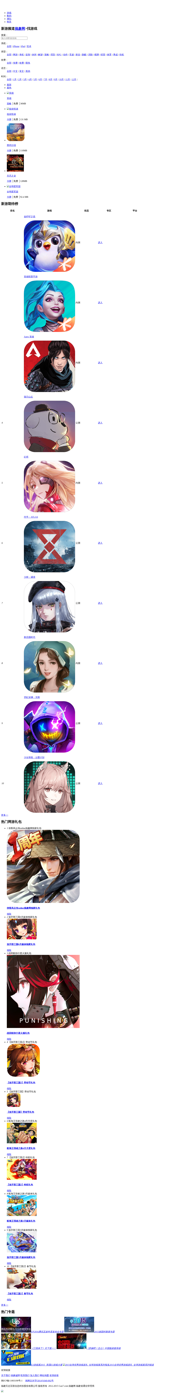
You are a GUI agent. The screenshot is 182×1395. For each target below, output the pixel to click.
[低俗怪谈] (12, 109)
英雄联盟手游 (31, 276)
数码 (9, 16)
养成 (115, 54)
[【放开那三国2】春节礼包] (22, 1288)
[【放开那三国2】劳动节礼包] (23, 1077)
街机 (121, 54)
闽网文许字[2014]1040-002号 (39, 1380)
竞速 (71, 54)
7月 (45, 79)
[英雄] (10, 93)
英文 (21, 71)
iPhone (16, 46)
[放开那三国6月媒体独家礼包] (22, 938)
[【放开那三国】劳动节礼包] (13, 1106)
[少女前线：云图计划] (49, 812)
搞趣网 (20, 28)
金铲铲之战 (29, 216)
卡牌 (9, 119)
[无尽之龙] (15, 171)
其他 (28, 71)
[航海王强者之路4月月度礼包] (22, 1142)
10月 (61, 79)
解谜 (40, 54)
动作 (65, 54)
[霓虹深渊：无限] (49, 752)
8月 (50, 79)
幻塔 (26, 457)
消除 (90, 54)
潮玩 (9, 19)
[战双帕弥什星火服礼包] (43, 1027)
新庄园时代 (29, 637)
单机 (21, 54)
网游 (15, 54)
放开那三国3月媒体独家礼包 (21, 1257)
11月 (67, 79)
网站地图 (44, 1375)
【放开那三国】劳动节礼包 (20, 1112)
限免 (28, 63)
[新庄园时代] (49, 692)
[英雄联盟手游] (49, 331)
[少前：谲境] (49, 631)
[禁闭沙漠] (15, 140)
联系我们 (25, 1375)
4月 (30, 79)
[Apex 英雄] (49, 391)
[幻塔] (49, 511)
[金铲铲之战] (49, 271)
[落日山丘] (49, 451)
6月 (40, 79)
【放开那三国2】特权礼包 (20, 1184)
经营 (103, 54)
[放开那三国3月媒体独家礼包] (22, 1251)
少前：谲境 (29, 577)
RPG (59, 54)
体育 (109, 54)
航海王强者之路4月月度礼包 (21, 1148)
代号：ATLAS (31, 517)
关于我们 (5, 1375)
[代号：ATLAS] (49, 571)
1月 (14, 79)
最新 (9, 85)
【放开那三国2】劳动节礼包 (21, 1082)
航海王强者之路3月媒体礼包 (21, 1221)
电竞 (9, 22)
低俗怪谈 (11, 114)
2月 (20, 79)
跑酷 (84, 54)
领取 (9, 914)
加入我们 (34, 1375)
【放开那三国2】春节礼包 (20, 1293)
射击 (78, 54)
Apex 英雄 (29, 336)
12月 (74, 79)
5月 (35, 79)
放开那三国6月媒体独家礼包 (21, 944)
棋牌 (96, 54)
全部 (9, 46)
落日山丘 (28, 397)
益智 (28, 54)
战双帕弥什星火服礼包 (18, 1033)
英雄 (9, 98)
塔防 (53, 54)
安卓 (29, 46)
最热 (9, 88)
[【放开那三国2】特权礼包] (22, 1179)
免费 (15, 63)
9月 (55, 79)
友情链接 (54, 1375)
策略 (46, 54)
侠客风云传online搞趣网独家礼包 (23, 908)
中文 (15, 71)
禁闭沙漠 (11, 145)
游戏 (9, 13)
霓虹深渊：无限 (32, 697)
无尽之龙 (11, 176)
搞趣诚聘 (15, 1375)
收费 (21, 63)
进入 (100, 242)
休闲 (34, 54)
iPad (23, 46)
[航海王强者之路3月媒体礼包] (22, 1215)
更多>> (4, 815)
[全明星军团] (13, 186)
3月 (25, 79)
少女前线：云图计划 (34, 757)
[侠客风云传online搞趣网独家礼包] (43, 902)
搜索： (4, 35)
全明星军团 (12, 191)
